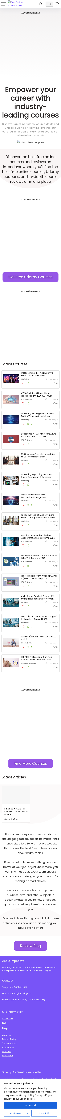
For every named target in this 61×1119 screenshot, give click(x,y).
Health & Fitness (27, 643)
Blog (4, 1022)
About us (6, 1035)
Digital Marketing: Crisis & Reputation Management (34, 496)
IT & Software (26, 399)
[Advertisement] (30, 45)
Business (24, 460)
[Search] (40, 4)
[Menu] (3, 4)
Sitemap (6, 1051)
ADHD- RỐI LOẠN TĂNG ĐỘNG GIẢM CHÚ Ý (38, 638)
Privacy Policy (9, 1039)
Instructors (7, 1055)
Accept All (30, 1105)
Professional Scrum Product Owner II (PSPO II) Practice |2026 (39, 577)
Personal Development (30, 663)
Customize (15, 1113)
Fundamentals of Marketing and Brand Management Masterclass (38, 516)
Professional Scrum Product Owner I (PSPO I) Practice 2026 (39, 557)
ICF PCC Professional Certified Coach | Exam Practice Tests (36, 658)
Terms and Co (9, 1043)
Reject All (44, 1113)
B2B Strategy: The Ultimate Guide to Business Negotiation (38, 455)
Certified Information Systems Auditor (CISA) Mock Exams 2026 (38, 536)
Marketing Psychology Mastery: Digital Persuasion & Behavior (37, 475)
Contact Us (8, 1047)
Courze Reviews (11, 819)
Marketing (25, 379)
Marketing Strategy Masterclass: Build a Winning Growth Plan (37, 415)
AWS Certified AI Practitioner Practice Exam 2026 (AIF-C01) (36, 394)
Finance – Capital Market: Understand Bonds (16, 811)
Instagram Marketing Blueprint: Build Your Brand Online (37, 374)
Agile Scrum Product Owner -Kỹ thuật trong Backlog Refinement (37, 597)
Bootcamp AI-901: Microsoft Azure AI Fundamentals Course (38, 435)
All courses (7, 1018)
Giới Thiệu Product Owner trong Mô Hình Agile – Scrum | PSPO (39, 618)
